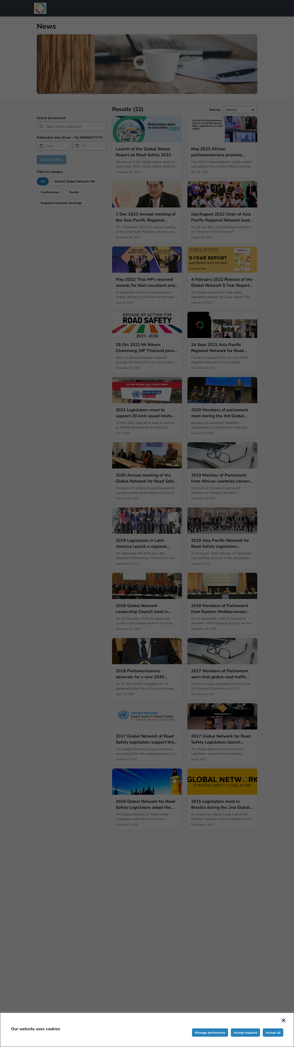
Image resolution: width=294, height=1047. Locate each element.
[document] (147, 1030)
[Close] (283, 1020)
